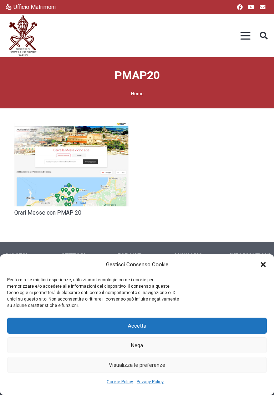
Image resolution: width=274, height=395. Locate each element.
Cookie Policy (120, 381)
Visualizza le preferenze (137, 365)
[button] (263, 264)
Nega (137, 345)
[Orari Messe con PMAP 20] (71, 164)
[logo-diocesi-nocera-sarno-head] (23, 35)
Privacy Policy (150, 381)
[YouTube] (251, 7)
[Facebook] (239, 7)
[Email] (262, 7)
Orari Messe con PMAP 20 (47, 212)
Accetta (137, 326)
